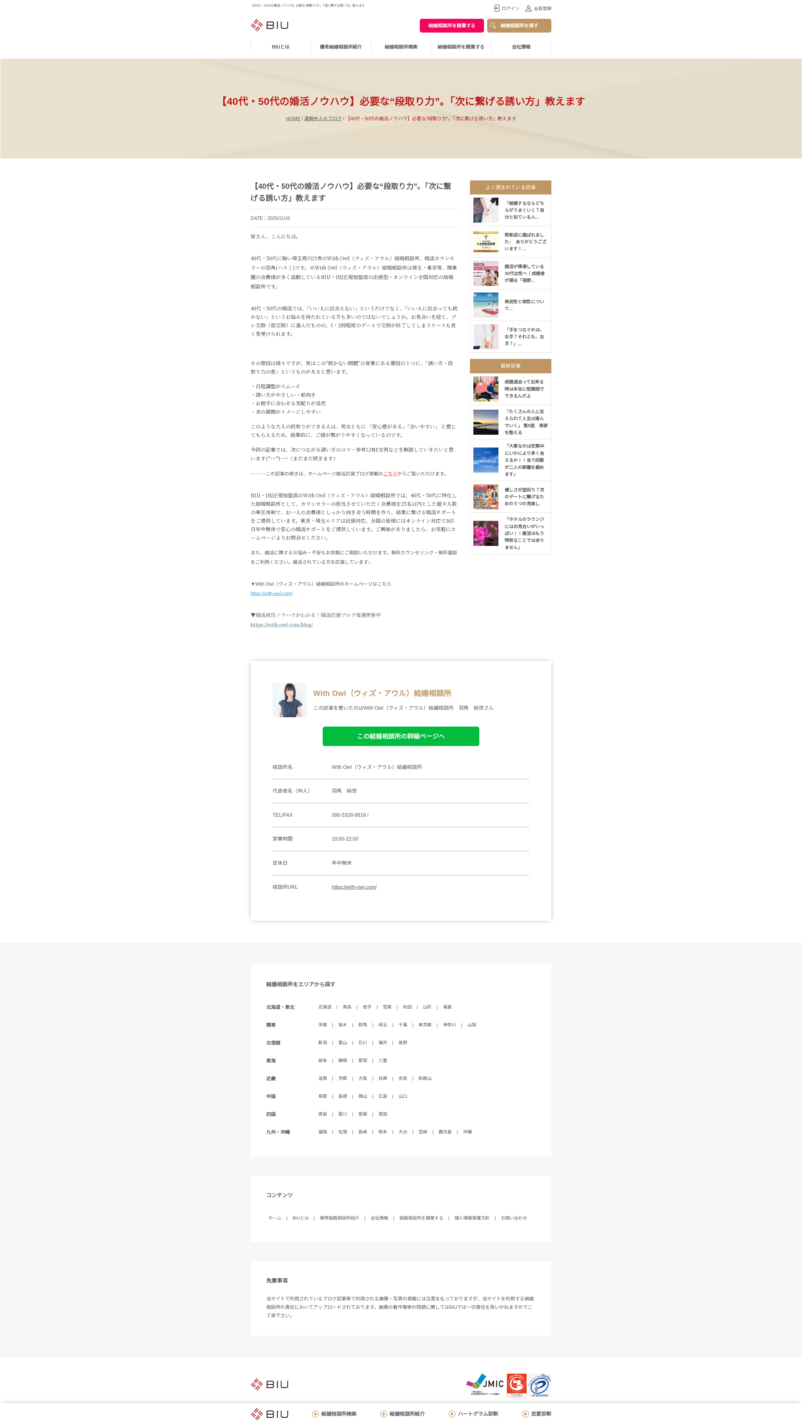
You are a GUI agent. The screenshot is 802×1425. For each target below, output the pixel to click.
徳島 (322, 1114)
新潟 (322, 1042)
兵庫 (382, 1078)
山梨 (471, 1024)
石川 (362, 1042)
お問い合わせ (514, 1217)
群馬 (362, 1024)
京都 (342, 1078)
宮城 (387, 1006)
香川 (342, 1114)
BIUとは (301, 1217)
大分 (402, 1131)
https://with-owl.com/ (272, 593)
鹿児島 (445, 1131)
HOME (293, 118)
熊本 (382, 1131)
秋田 (407, 1006)
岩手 (367, 1006)
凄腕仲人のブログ (323, 118)
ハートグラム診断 (478, 1414)
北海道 (324, 1006)
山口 (402, 1096)
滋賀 (322, 1078)
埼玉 (382, 1024)
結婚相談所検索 (339, 1414)
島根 (342, 1096)
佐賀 (342, 1131)
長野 (402, 1042)
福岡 (322, 1131)
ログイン (510, 8)
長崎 (362, 1131)
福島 (447, 1006)
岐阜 (322, 1060)
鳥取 (322, 1096)
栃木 (342, 1024)
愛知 (362, 1060)
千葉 (402, 1024)
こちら (390, 473)
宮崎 (423, 1131)
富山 (342, 1042)
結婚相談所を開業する (452, 25)
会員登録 (542, 8)
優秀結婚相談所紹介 (341, 46)
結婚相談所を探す (519, 25)
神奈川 (449, 1024)
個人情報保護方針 (472, 1217)
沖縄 (467, 1131)
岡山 (362, 1096)
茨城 (322, 1024)
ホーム (274, 1217)
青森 (347, 1006)
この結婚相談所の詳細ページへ (401, 736)
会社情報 (521, 46)
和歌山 (425, 1078)
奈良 (402, 1078)
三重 (382, 1060)
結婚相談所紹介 (407, 1414)
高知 (382, 1114)
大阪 (362, 1078)
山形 (427, 1006)
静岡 (342, 1060)
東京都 (425, 1024)
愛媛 (362, 1114)
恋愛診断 (541, 1414)
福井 (382, 1042)
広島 (382, 1096)
